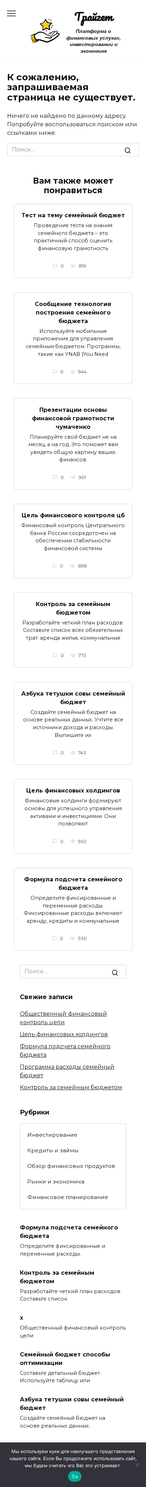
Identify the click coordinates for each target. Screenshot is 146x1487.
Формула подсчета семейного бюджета (73, 883)
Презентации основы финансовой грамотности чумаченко (73, 418)
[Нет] (137, 1464)
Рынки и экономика (55, 1181)
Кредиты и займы (52, 1150)
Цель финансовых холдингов (73, 790)
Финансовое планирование (67, 1197)
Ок (75, 1476)
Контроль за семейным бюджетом (73, 608)
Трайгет (93, 16)
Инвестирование (52, 1134)
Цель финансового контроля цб (73, 515)
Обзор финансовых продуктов (71, 1166)
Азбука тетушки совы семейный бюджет (73, 697)
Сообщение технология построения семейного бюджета (73, 312)
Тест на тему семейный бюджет (73, 215)
